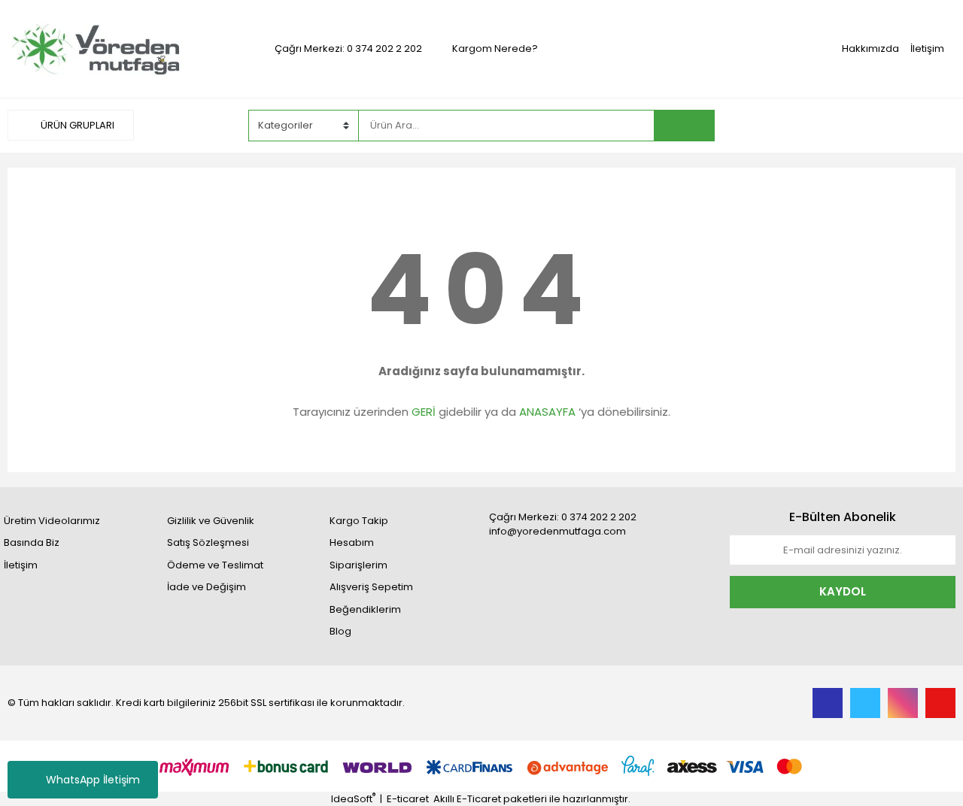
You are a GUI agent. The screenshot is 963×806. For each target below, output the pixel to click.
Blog (340, 631)
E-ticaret (408, 799)
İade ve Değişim (206, 587)
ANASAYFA (547, 412)
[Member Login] (843, 125)
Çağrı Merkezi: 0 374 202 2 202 (348, 48)
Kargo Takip (359, 521)
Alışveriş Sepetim (371, 587)
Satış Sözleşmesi (208, 542)
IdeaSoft (353, 799)
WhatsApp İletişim (93, 779)
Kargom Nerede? (495, 48)
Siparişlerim (358, 565)
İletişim (927, 48)
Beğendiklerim (365, 609)
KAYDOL (842, 591)
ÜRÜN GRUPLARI (76, 125)
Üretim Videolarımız (52, 521)
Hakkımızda (870, 48)
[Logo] (120, 48)
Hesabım (352, 542)
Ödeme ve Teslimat (215, 565)
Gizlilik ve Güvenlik (210, 521)
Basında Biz (31, 542)
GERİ (424, 412)
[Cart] (932, 125)
